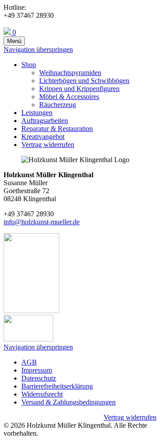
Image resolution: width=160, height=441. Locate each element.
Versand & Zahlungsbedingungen (68, 402)
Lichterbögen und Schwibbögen (84, 80)
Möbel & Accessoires (69, 96)
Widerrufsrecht (42, 394)
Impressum (36, 370)
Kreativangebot (42, 136)
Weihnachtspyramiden (70, 72)
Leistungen (36, 112)
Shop (28, 64)
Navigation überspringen (38, 49)
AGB (29, 362)
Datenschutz (38, 378)
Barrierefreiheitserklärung (57, 386)
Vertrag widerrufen (47, 144)
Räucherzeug (57, 104)
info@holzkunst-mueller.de (42, 222)
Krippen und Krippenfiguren (79, 88)
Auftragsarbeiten (44, 120)
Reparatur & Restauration (57, 128)
